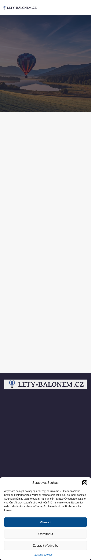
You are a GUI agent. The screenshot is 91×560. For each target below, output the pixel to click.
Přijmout (45, 522)
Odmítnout (45, 534)
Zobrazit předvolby (45, 545)
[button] (85, 483)
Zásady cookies (43, 554)
